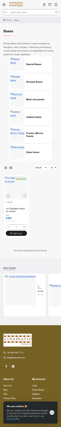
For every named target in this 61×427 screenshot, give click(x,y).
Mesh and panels (35, 99)
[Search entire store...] (56, 12)
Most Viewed (9, 267)
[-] (9, 227)
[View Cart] (56, 4)
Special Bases (33, 64)
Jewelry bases (33, 117)
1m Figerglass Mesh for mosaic (15, 210)
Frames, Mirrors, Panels (35, 135)
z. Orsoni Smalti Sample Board (41, 286)
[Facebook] (6, 366)
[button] (8, 196)
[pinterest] (13, 366)
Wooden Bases (34, 81)
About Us (8, 379)
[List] (11, 167)
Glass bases (32, 152)
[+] (24, 227)
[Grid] (5, 167)
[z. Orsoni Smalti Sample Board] (20, 290)
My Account (38, 379)
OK (51, 412)
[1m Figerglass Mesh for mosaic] (16, 187)
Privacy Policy (13, 418)
